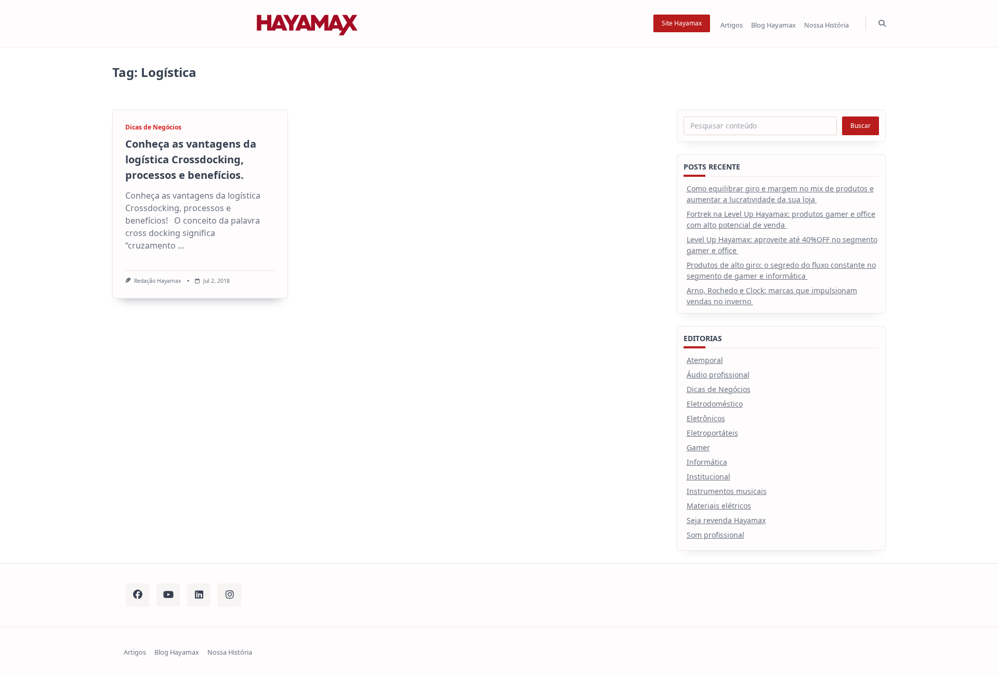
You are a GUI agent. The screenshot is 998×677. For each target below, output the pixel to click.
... (181, 245)
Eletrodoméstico (715, 404)
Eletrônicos (706, 418)
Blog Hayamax (773, 25)
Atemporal (705, 360)
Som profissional (715, 535)
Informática (707, 462)
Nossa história (826, 25)
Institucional (708, 476)
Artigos (731, 25)
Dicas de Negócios (153, 127)
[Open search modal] (882, 23)
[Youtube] (168, 595)
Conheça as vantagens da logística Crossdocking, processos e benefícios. (190, 159)
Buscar (860, 125)
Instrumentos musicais (727, 491)
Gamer (698, 447)
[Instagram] (229, 595)
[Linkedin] (199, 595)
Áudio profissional (718, 375)
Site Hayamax (682, 23)
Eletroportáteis (712, 433)
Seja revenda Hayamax (726, 520)
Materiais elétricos (719, 506)
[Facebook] (137, 595)
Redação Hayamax (157, 280)
